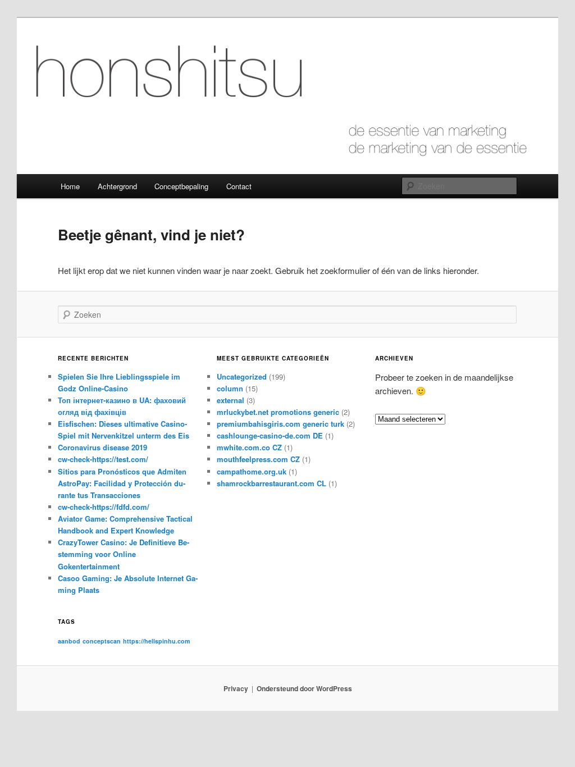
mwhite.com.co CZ (249, 447)
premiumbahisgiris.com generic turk (280, 423)
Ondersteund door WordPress (304, 688)
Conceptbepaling (181, 186)
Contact (239, 186)
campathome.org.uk (251, 471)
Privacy (235, 688)
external (230, 400)
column (230, 388)
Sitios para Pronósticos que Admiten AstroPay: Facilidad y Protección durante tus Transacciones (122, 483)
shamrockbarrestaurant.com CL (271, 483)
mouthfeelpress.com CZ (258, 459)
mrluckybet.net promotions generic (278, 412)
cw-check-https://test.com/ (103, 459)
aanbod (69, 641)
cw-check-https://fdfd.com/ (103, 506)
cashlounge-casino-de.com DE (270, 435)
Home (70, 186)
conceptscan (102, 641)
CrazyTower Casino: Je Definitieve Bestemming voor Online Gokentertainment (123, 554)
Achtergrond (117, 186)
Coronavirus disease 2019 (102, 447)
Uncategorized (242, 376)
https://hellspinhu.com (156, 641)
